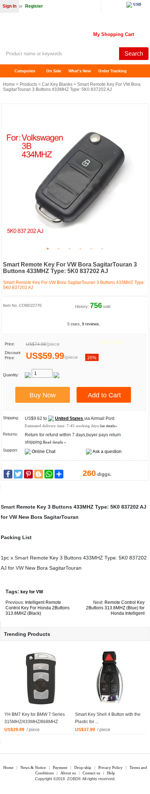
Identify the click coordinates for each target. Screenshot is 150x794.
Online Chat (43, 451)
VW (13, 517)
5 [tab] (91, 248)
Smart (8, 507)
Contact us (91, 773)
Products (28, 84)
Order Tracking (112, 71)
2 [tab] (58, 248)
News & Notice (33, 767)
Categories (25, 71)
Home (9, 71)
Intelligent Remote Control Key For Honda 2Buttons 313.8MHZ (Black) (37, 608)
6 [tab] (102, 248)
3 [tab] (69, 248)
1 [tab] (47, 248)
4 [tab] (80, 248)
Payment (60, 767)
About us (68, 773)
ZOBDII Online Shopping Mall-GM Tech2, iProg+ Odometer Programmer (58, 32)
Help (111, 773)
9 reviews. (91, 324)
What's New (79, 71)
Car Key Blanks (57, 84)
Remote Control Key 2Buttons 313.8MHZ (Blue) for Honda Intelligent (115, 608)
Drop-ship (82, 767)
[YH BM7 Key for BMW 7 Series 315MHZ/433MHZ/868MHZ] (39, 677)
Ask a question (107, 451)
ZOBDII (73, 779)
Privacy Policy (110, 767)
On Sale (53, 71)
